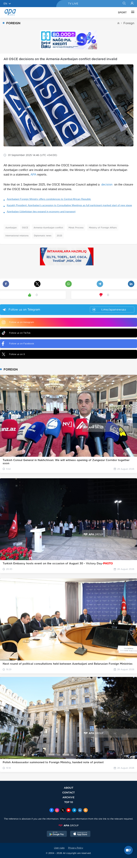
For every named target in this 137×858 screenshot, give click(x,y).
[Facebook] (51, 810)
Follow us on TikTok (20, 333)
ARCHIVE (68, 797)
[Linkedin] (80, 810)
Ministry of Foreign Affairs (103, 227)
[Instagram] (57, 810)
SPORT (122, 12)
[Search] (124, 3)
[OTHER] (131, 12)
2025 (59, 235)
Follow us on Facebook (21, 343)
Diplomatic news (42, 235)
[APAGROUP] (68, 825)
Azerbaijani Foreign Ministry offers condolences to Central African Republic (49, 199)
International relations (17, 235)
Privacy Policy (75, 847)
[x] (63, 810)
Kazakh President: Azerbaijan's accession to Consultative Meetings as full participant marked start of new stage (69, 205)
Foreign (128, 23)
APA (33, 174)
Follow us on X (17, 354)
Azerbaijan (11, 227)
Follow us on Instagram (21, 322)
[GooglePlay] (57, 834)
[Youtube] (68, 810)
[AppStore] (80, 834)
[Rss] (85, 810)
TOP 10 (68, 802)
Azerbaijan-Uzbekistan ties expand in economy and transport (41, 211)
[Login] (132, 3)
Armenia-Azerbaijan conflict (48, 227)
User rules (59, 847)
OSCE (25, 227)
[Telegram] (74, 810)
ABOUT (68, 787)
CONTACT (68, 792)
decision (106, 184)
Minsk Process (75, 227)
